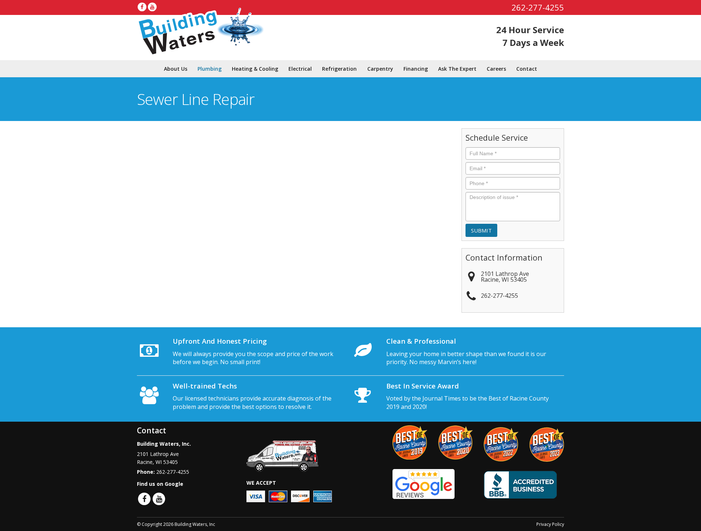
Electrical (300, 68)
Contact (526, 68)
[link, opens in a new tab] (423, 483)
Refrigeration (339, 68)
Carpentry (380, 68)
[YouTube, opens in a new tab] (152, 7)
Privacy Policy (550, 524)
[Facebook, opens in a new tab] (142, 7)
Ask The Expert (457, 68)
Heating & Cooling (255, 68)
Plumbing (210, 68)
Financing (415, 68)
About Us (175, 68)
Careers (496, 68)
